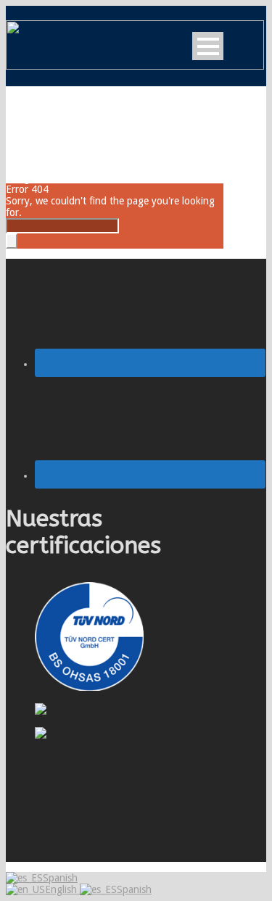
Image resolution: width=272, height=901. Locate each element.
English (62, 889)
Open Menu (207, 46)
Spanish (60, 878)
